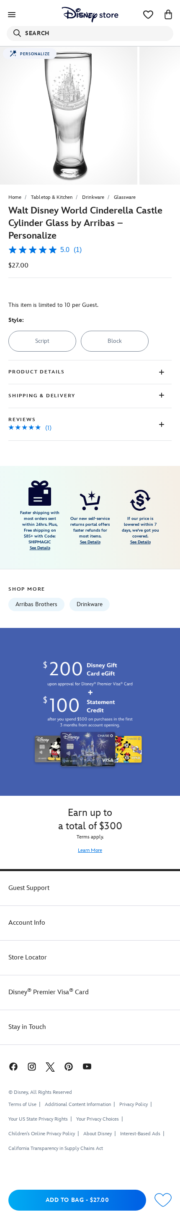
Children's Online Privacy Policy (41, 1134)
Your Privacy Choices (97, 1119)
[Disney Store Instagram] (32, 1066)
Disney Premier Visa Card (48, 992)
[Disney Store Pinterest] (69, 1066)
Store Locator (27, 958)
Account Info (26, 923)
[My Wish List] (148, 15)
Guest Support (28, 888)
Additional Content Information (78, 1104)
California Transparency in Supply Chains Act (55, 1148)
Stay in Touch (27, 1027)
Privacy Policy (133, 1104)
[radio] (42, 341)
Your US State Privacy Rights (38, 1119)
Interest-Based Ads (140, 1134)
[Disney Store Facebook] (12, 1066)
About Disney (97, 1134)
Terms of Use (22, 1104)
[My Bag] (168, 15)
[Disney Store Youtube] (87, 1066)
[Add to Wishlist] (163, 1200)
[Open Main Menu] (12, 15)
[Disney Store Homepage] (90, 15)
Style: (16, 320)
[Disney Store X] (50, 1066)
